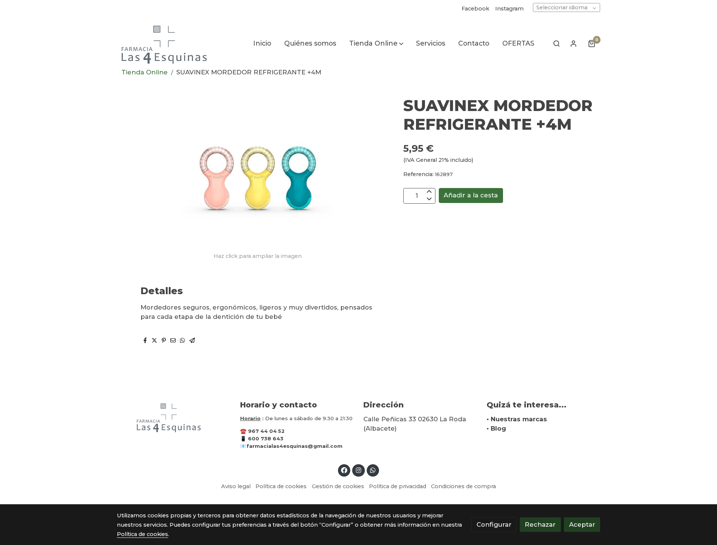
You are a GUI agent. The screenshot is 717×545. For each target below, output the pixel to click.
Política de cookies (281, 486)
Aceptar (582, 524)
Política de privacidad (397, 486)
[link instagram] (358, 470)
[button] (376, 43)
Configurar (494, 524)
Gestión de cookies (338, 486)
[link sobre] (173, 416)
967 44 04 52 (266, 431)
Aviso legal (236, 486)
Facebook (475, 8)
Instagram (509, 8)
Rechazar (540, 524)
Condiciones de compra (463, 486)
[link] (164, 43)
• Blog (496, 428)
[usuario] (573, 43)
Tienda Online (144, 72)
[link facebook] (344, 470)
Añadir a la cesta (471, 195)
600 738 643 (265, 438)
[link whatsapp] (373, 470)
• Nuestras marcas (517, 419)
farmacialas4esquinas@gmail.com (294, 446)
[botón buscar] (556, 43)
